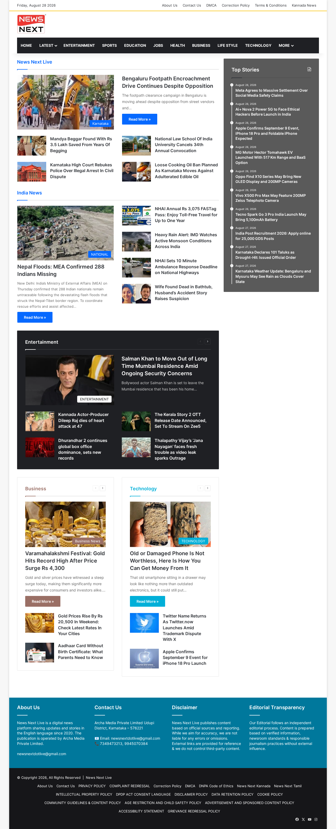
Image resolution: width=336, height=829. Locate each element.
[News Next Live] (32, 24)
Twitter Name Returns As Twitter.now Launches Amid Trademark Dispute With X (184, 627)
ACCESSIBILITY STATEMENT (141, 811)
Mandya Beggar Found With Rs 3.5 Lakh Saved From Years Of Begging (81, 144)
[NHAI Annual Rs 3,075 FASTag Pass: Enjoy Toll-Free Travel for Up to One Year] (136, 215)
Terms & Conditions (271, 5)
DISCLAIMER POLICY (191, 794)
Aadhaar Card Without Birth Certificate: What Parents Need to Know (80, 651)
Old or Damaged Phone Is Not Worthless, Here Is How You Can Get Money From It (167, 560)
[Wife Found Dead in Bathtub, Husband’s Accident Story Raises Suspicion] (136, 293)
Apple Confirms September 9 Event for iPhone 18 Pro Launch (185, 657)
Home (26, 45)
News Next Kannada (253, 786)
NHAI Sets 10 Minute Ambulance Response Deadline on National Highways (186, 266)
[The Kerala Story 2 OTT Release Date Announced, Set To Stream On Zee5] (136, 421)
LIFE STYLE (228, 45)
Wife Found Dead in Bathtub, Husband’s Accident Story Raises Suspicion (184, 292)
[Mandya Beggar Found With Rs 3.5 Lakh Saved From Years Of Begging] (31, 146)
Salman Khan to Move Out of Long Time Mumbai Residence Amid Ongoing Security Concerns (164, 366)
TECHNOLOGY (258, 45)
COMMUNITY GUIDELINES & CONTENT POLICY (82, 803)
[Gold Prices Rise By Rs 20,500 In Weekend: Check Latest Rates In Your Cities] (39, 623)
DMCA (211, 5)
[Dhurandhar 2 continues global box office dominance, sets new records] (39, 447)
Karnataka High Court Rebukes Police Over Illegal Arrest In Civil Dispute (81, 170)
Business (201, 45)
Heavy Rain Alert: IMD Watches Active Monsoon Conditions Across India (186, 240)
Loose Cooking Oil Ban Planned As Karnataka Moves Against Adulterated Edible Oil (186, 170)
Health (177, 45)
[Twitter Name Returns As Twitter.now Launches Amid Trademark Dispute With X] (144, 623)
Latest (46, 45)
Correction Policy (236, 5)
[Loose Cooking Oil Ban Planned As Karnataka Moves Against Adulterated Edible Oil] (136, 172)
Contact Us (192, 5)
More (284, 45)
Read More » (140, 119)
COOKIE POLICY (270, 794)
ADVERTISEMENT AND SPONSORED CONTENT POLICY (249, 803)
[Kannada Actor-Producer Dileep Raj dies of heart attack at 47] (39, 421)
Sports (109, 45)
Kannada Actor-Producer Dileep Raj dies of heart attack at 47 (83, 420)
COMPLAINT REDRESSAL (129, 786)
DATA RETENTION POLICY (233, 794)
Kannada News (304, 5)
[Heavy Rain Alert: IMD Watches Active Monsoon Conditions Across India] (136, 241)
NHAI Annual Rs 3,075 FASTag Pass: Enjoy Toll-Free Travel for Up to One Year (186, 214)
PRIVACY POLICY (92, 786)
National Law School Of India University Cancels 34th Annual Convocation (183, 144)
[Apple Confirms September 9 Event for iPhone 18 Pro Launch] (144, 658)
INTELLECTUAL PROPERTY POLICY (84, 794)
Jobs (158, 45)
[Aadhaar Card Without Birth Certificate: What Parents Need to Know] (39, 652)
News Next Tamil (288, 786)
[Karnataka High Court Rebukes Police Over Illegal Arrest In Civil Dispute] (31, 172)
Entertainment (79, 45)
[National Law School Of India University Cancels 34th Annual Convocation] (136, 146)
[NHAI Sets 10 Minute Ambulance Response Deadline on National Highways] (136, 267)
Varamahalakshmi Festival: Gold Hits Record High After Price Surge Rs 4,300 (65, 560)
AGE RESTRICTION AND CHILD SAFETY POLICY (163, 803)
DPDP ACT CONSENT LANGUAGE (143, 794)
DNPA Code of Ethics (216, 786)
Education (135, 45)
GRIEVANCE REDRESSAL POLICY (194, 811)
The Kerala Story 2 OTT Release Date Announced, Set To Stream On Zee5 (181, 420)
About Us (169, 5)
